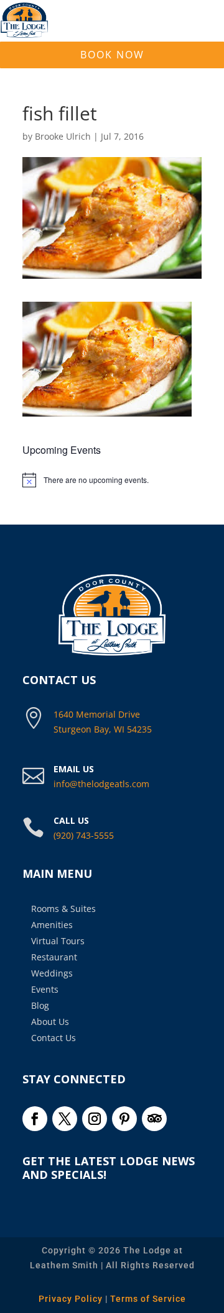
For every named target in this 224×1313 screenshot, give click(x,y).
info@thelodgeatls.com (101, 784)
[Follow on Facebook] (34, 1118)
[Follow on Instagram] (94, 1118)
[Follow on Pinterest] (124, 1118)
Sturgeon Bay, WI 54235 (103, 729)
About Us (50, 1021)
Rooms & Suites (63, 908)
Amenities (52, 925)
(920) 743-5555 (84, 835)
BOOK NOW (112, 54)
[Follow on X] (64, 1118)
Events (44, 989)
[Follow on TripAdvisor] (154, 1118)
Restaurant (54, 957)
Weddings (52, 973)
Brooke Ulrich (63, 136)
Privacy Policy (71, 1299)
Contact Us (53, 1038)
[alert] (112, 479)
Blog (40, 1005)
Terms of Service (148, 1299)
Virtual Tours (58, 941)
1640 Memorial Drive (97, 714)
